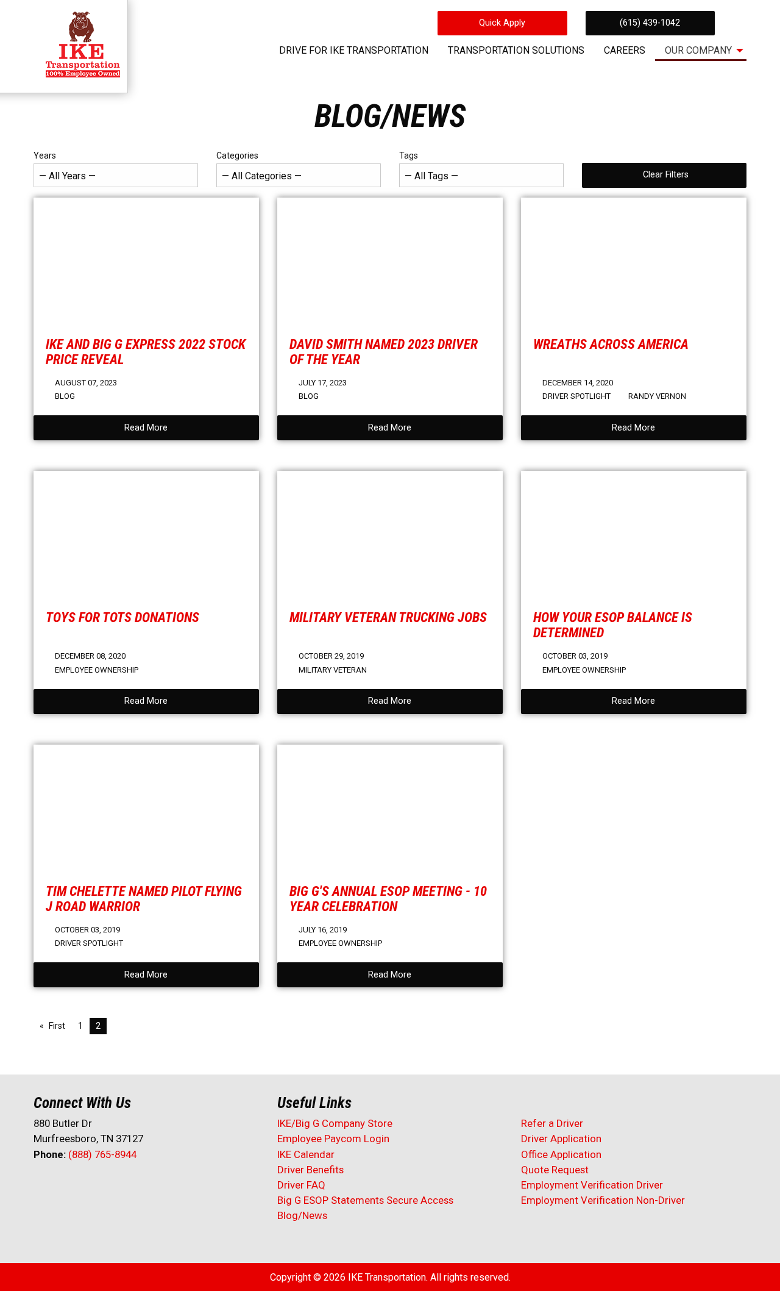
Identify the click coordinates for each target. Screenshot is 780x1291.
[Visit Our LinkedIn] (82, 1186)
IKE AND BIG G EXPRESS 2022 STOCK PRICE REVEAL (146, 351)
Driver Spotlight (576, 396)
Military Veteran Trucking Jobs (388, 617)
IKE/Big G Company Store (334, 1123)
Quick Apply (502, 23)
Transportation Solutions (516, 50)
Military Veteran (333, 669)
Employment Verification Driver (592, 1185)
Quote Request (555, 1170)
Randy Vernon (657, 396)
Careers (624, 50)
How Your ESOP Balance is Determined (612, 624)
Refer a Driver (552, 1123)
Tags (408, 155)
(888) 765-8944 (102, 1154)
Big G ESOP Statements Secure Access (365, 1200)
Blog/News (302, 1215)
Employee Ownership (96, 669)
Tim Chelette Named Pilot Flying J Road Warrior (144, 898)
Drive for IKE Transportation (353, 50)
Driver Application (561, 1138)
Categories (237, 155)
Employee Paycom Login (333, 1138)
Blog (65, 396)
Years (45, 155)
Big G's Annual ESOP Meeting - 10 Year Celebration (388, 898)
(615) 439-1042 (650, 23)
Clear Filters (666, 175)
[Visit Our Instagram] (121, 1186)
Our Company (698, 50)
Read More (146, 428)
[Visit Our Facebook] (43, 1186)
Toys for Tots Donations (122, 617)
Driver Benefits (311, 1170)
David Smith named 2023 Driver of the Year (383, 351)
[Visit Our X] (63, 1186)
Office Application (562, 1154)
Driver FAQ (301, 1185)
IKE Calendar (306, 1154)
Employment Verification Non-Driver (603, 1200)
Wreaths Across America (611, 344)
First (57, 1026)
